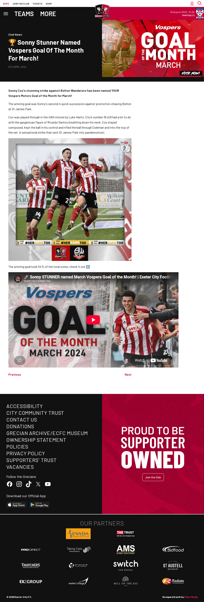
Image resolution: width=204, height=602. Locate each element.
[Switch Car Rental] (125, 565)
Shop (49, 3)
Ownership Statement (36, 440)
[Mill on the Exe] (125, 581)
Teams (24, 13)
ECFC (6, 3)
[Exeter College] (78, 581)
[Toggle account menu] (192, 3)
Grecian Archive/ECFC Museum (47, 433)
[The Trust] (125, 534)
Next (128, 374)
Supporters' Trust (31, 460)
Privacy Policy (25, 453)
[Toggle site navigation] (5, 13)
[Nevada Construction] (78, 533)
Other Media (191, 596)
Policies (17, 446)
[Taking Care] (78, 549)
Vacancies (20, 467)
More (48, 13)
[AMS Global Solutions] (125, 549)
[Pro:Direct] (31, 549)
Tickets (37, 3)
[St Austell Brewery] (173, 565)
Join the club (20, 3)
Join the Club (153, 477)
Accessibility (24, 406)
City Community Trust (35, 413)
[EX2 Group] (31, 581)
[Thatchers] (31, 565)
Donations (20, 426)
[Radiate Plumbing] (173, 581)
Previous (14, 374)
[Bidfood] (173, 550)
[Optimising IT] (78, 565)
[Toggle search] (200, 3)
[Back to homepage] (102, 12)
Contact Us (21, 419)
